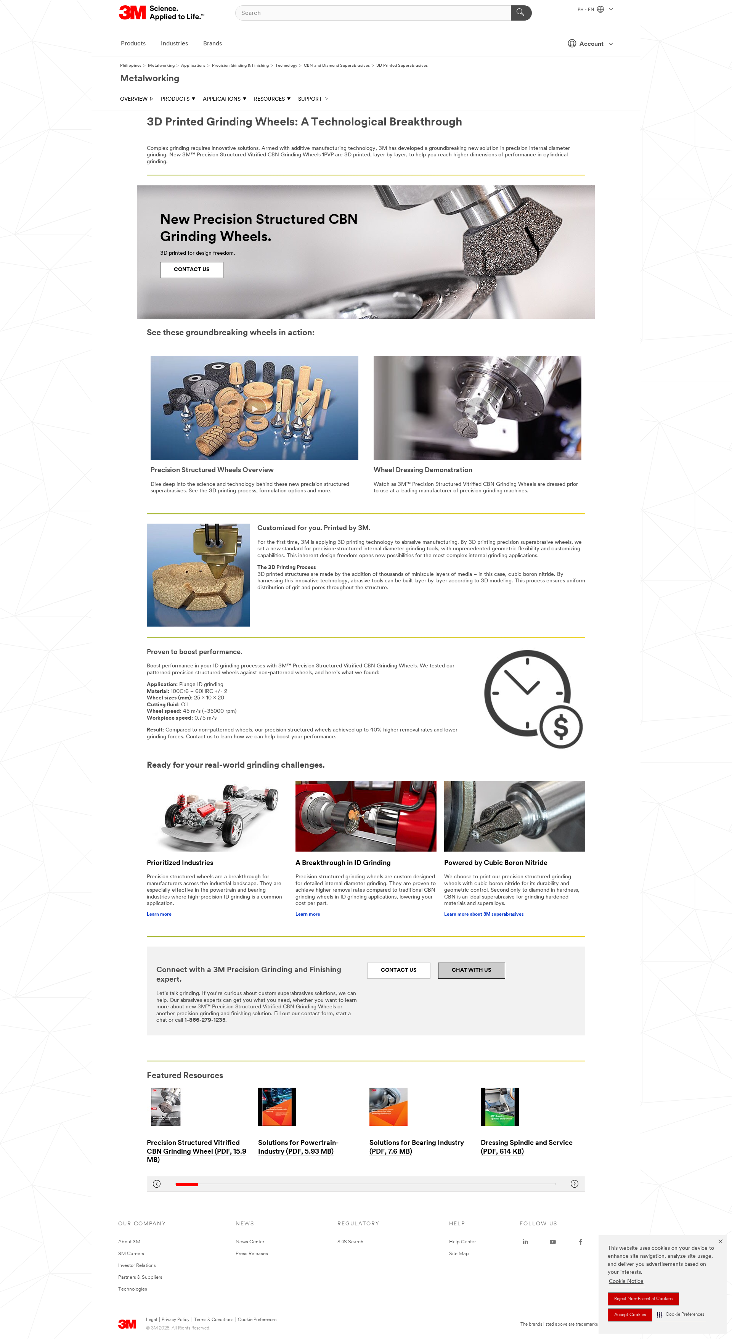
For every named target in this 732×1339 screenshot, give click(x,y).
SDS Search (350, 1241)
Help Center (462, 1241)
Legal (151, 1320)
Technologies (132, 1289)
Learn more (159, 914)
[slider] (365, 1184)
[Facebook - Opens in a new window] (580, 1242)
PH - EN (586, 10)
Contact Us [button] (192, 270)
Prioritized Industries (180, 863)
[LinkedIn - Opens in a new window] (525, 1242)
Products (133, 44)
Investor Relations (137, 1265)
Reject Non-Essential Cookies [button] (643, 1299)
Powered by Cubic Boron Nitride (495, 863)
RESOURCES (269, 99)
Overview (134, 99)
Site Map (459, 1253)
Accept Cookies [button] (630, 1315)
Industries (174, 44)
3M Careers (131, 1253)
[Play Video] (254, 409)
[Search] (521, 13)
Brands (212, 44)
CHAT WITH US (471, 970)
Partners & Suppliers (140, 1277)
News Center (250, 1241)
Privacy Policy (175, 1320)
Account (591, 44)
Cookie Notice (626, 1281)
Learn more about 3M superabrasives (484, 914)
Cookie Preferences (257, 1320)
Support (310, 99)
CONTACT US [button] (399, 970)
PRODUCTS (175, 99)
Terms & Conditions (213, 1320)
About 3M (129, 1241)
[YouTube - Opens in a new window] (553, 1242)
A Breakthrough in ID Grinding (343, 863)
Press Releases (252, 1253)
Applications (222, 99)
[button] (680, 1314)
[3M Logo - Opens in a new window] (162, 13)
